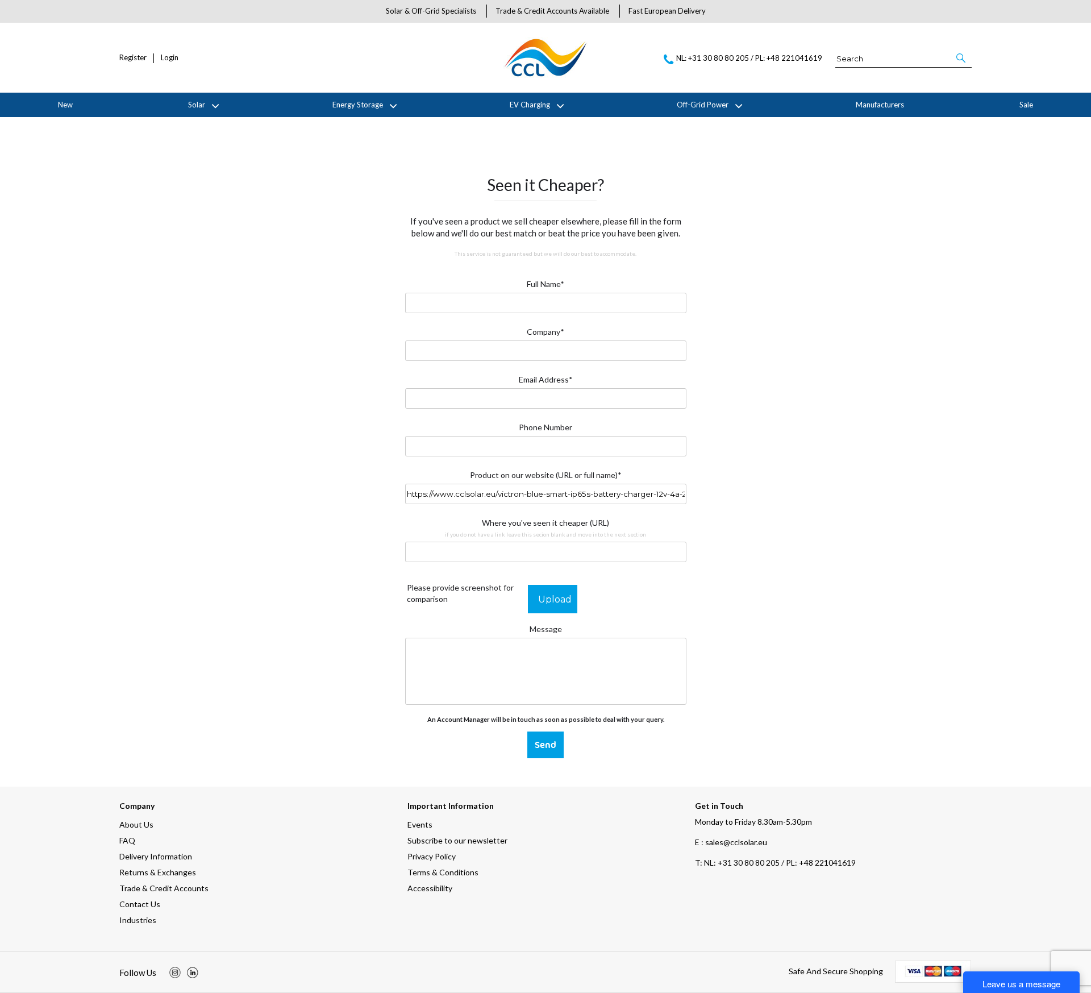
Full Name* (545, 284)
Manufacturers (880, 104)
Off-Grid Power (702, 104)
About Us (136, 824)
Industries (137, 920)
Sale (1026, 104)
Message (546, 629)
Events (419, 824)
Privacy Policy (431, 856)
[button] (962, 58)
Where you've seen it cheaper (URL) (545, 527)
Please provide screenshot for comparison (460, 593)
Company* (545, 331)
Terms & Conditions (442, 872)
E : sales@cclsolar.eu (731, 842)
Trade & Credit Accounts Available (552, 10)
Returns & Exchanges (157, 872)
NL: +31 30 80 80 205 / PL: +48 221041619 (775, 862)
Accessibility (429, 888)
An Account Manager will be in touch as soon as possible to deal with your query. (545, 719)
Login (169, 57)
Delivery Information (155, 856)
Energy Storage (357, 104)
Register (133, 57)
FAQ (127, 840)
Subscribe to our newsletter (457, 840)
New (65, 104)
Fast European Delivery (667, 10)
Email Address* (546, 379)
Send (545, 744)
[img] (175, 972)
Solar (196, 104)
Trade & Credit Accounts (164, 888)
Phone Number (545, 427)
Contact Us (139, 904)
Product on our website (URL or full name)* (546, 475)
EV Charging (530, 104)
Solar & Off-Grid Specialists (431, 10)
